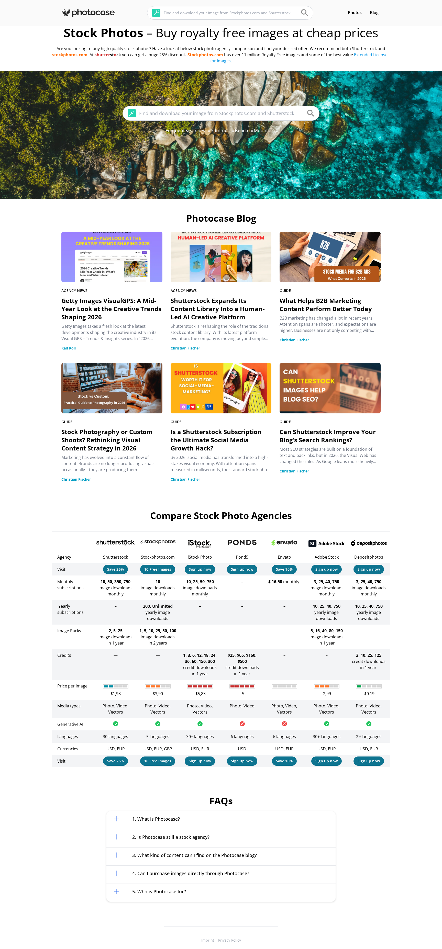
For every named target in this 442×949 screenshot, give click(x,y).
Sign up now (200, 569)
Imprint (207, 940)
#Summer (218, 130)
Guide (285, 290)
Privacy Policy (229, 940)
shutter (102, 55)
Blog (374, 12)
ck (118, 55)
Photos (355, 12)
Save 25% (115, 569)
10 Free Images (157, 569)
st (112, 55)
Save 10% (284, 569)
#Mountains (264, 130)
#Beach (240, 130)
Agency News (74, 290)
